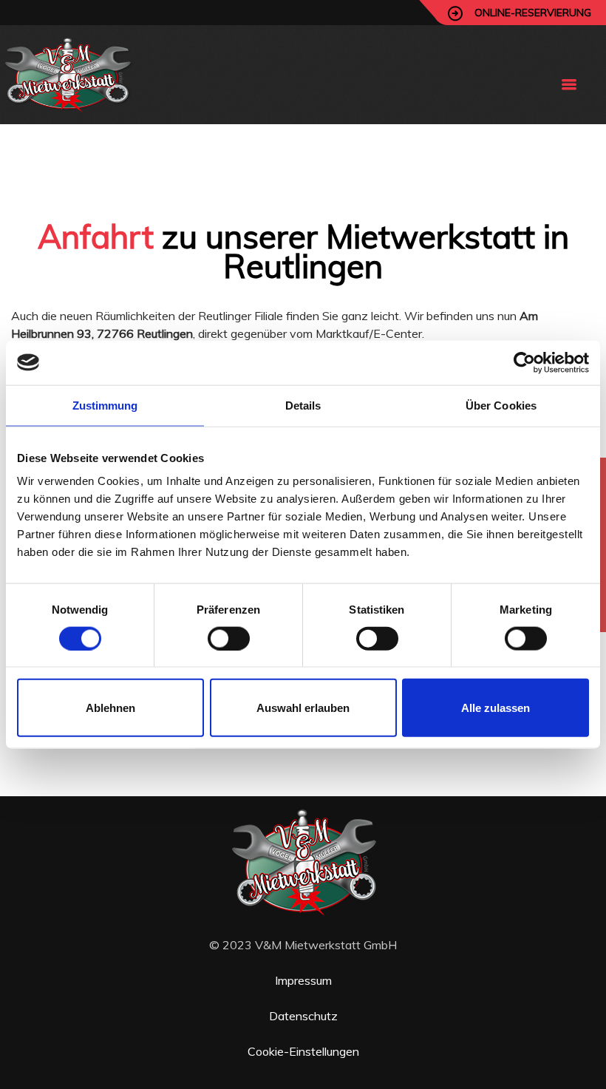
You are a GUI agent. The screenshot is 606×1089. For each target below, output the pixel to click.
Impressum (303, 980)
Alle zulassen (495, 708)
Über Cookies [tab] (501, 404)
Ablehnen (110, 708)
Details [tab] (303, 404)
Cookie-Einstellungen (303, 1051)
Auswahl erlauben (303, 708)
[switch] (229, 638)
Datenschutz (303, 1015)
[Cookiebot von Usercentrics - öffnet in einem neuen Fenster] (524, 362)
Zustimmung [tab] (105, 404)
